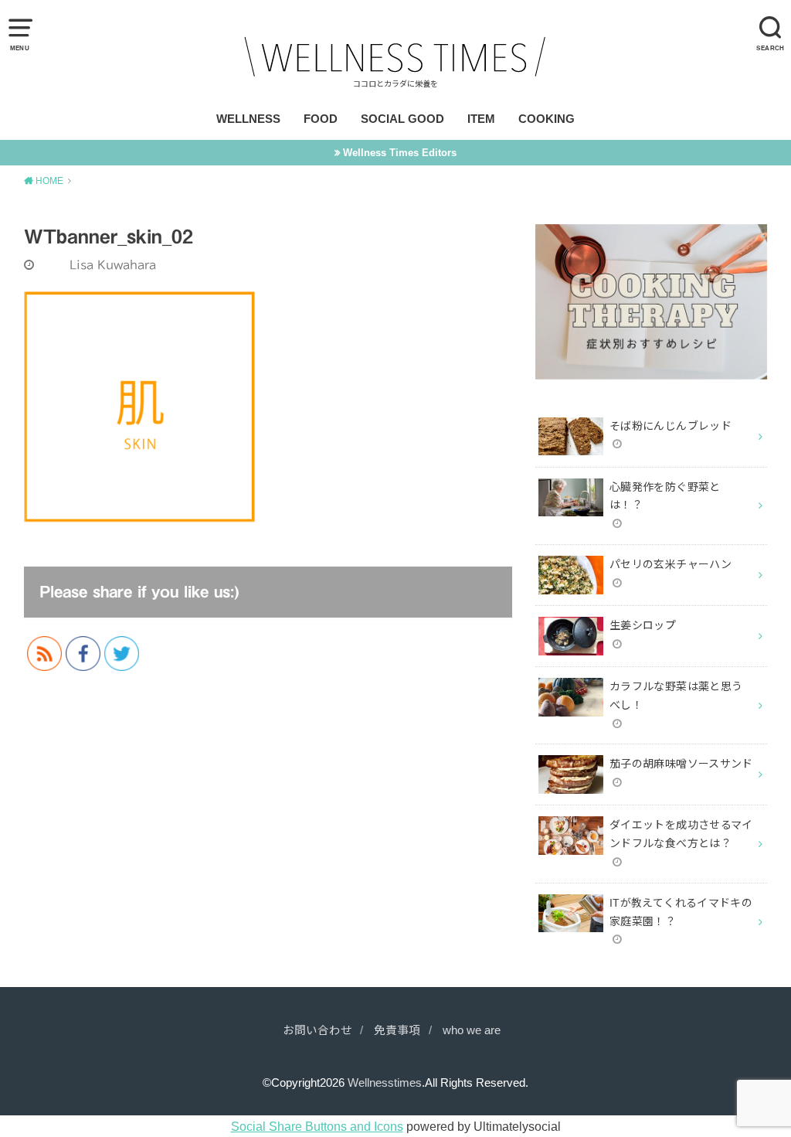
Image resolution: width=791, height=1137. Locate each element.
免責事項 (397, 1030)
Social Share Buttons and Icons (317, 1126)
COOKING (546, 119)
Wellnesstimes (385, 1083)
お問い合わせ (317, 1030)
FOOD (321, 119)
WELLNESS (248, 119)
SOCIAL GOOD (402, 119)
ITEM (481, 119)
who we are (472, 1030)
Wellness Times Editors (400, 152)
